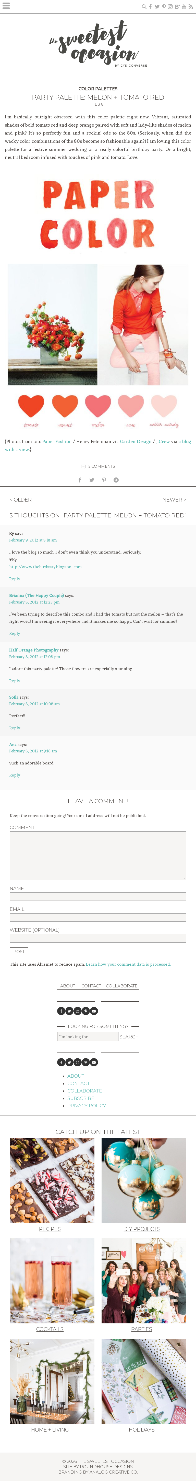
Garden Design (136, 441)
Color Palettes (98, 88)
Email (17, 909)
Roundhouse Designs (106, 1466)
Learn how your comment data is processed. (128, 964)
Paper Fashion (57, 441)
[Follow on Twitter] (69, 1011)
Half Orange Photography (33, 649)
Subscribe (80, 1098)
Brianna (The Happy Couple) (36, 595)
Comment (22, 827)
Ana (13, 744)
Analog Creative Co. (114, 1472)
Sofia (13, 697)
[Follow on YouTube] (94, 1011)
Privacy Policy (86, 1106)
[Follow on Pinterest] (86, 1011)
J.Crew (163, 441)
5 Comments (101, 466)
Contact (91, 985)
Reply (14, 578)
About (67, 985)
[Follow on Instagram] (78, 1011)
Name (17, 888)
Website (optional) (35, 930)
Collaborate (122, 985)
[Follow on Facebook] (61, 1011)
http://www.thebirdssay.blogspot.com (45, 566)
